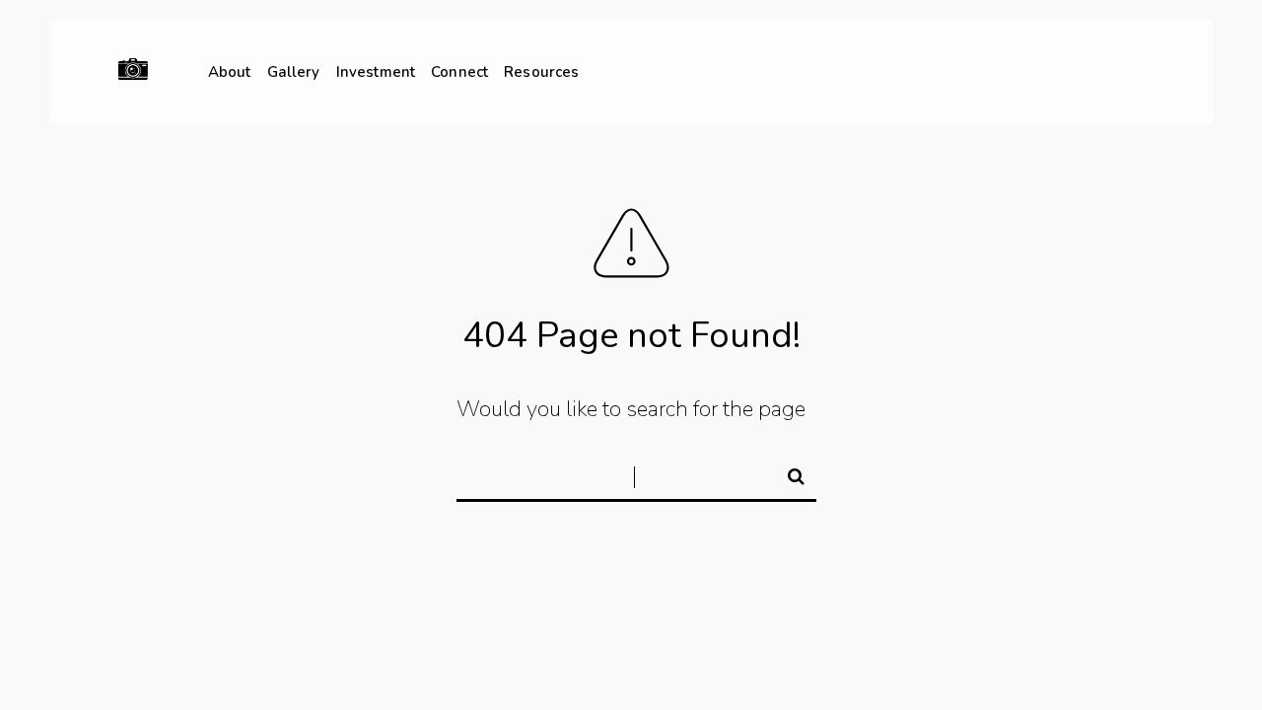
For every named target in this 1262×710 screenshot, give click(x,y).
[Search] (788, 473)
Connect (459, 72)
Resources (541, 72)
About (229, 72)
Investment (376, 72)
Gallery (293, 72)
